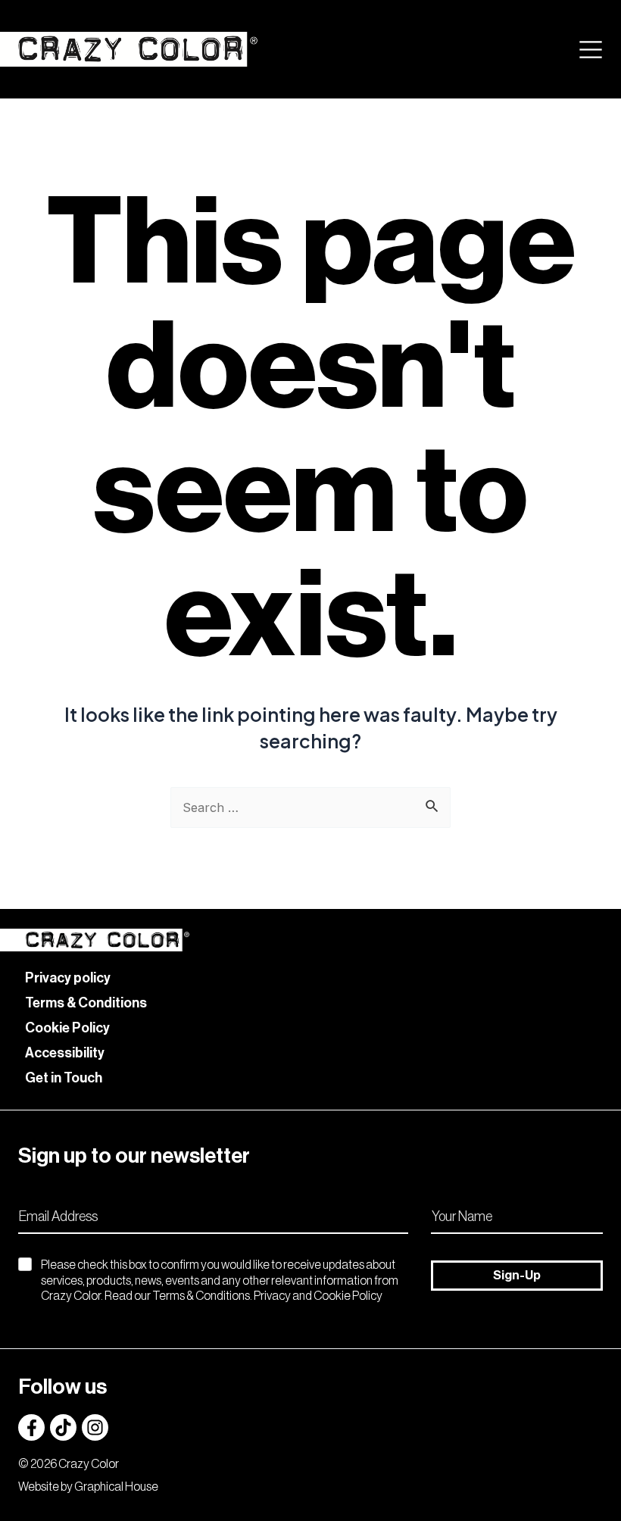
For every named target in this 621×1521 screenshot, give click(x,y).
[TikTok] (63, 1427)
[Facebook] (31, 1427)
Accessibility (65, 1053)
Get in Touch (63, 1078)
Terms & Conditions (86, 1003)
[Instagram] (95, 1427)
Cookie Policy (67, 1028)
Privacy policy (68, 978)
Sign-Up (517, 1275)
